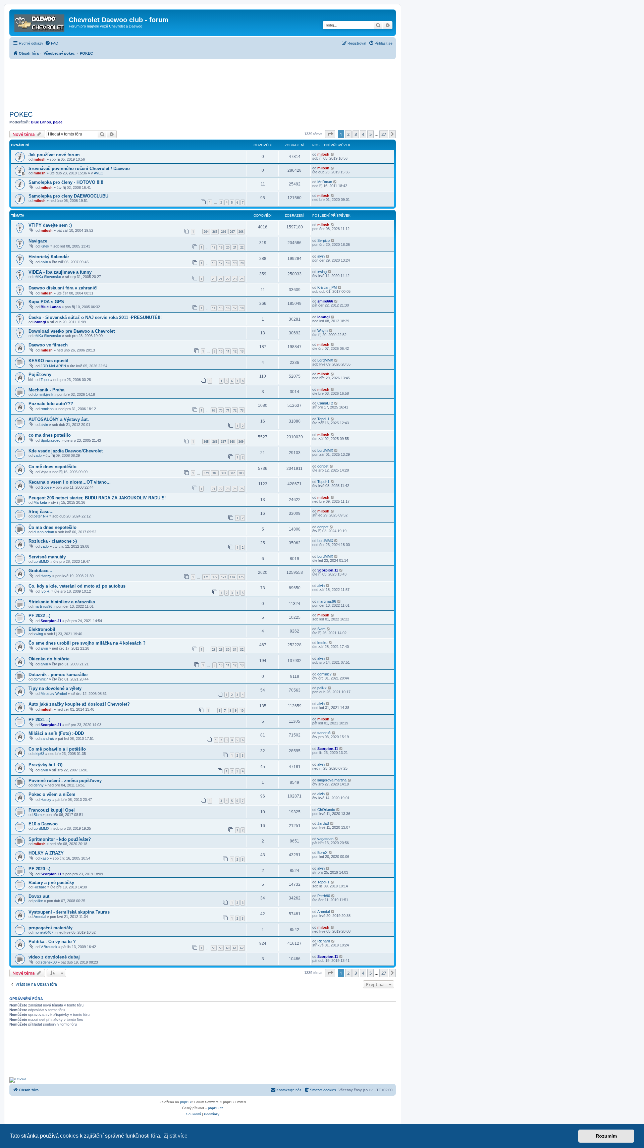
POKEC (21, 114)
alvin (44, 262)
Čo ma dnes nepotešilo (52, 527)
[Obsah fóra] (40, 22)
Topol (45, 380)
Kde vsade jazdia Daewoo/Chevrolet (66, 450)
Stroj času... (41, 511)
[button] (330, 134)
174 (232, 577)
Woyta (322, 331)
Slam (321, 629)
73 (242, 410)
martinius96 (43, 606)
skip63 (39, 754)
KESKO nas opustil (48, 360)
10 (220, 351)
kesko (322, 643)
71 (227, 410)
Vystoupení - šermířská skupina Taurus (69, 912)
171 (206, 577)
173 (223, 577)
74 (234, 489)
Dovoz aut (39, 896)
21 (234, 247)
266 (223, 231)
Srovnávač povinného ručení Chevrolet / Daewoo (79, 168)
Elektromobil (42, 629)
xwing (322, 272)
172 (214, 577)
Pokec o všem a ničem (52, 794)
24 (242, 279)
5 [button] (370, 134)
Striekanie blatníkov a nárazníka (62, 601)
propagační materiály (50, 927)
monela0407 (43, 932)
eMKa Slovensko (47, 277)
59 (220, 948)
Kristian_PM (327, 287)
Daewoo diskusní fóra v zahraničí (63, 287)
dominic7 (41, 679)
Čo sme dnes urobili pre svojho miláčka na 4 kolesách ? (87, 643)
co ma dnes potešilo (50, 435)
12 (234, 351)
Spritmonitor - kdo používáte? (60, 839)
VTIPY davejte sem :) (50, 225)
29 (220, 649)
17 (220, 263)
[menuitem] (51, 43)
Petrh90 (323, 896)
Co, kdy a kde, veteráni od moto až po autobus (77, 586)
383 (241, 473)
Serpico (323, 240)
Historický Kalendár (49, 256)
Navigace (38, 240)
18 (213, 247)
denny (39, 785)
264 (206, 231)
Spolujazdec (50, 440)
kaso (45, 858)
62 (242, 948)
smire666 (325, 301)
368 (232, 441)
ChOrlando (326, 810)
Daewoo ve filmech (48, 344)
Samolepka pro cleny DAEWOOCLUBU (68, 196)
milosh (40, 159)
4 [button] (363, 134)
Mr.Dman (324, 182)
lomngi (40, 322)
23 (234, 279)
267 (232, 231)
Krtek (45, 246)
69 (213, 410)
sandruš (47, 738)
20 (227, 247)
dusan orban (44, 532)
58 (213, 948)
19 (220, 247)
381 (223, 473)
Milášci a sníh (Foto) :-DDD (56, 733)
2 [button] (348, 134)
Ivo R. (45, 591)
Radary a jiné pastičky (51, 882)
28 (213, 649)
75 (242, 489)
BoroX (322, 853)
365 (206, 441)
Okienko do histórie (49, 658)
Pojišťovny (40, 374)
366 (214, 441)
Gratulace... (40, 570)
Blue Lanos (41, 122)
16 (213, 263)
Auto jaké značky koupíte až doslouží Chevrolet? (79, 704)
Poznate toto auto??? (51, 403)
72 (234, 410)
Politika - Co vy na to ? (52, 941)
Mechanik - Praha (46, 389)
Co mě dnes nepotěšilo (52, 466)
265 (214, 231)
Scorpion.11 (327, 570)
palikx (322, 688)
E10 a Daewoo (43, 823)
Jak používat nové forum (54, 154)
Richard (40, 887)
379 (206, 473)
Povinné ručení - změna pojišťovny (65, 780)
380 (214, 473)
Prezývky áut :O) (45, 764)
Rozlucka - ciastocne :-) (53, 541)
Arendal (40, 917)
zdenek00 (49, 962)
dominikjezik (43, 394)
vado (38, 455)
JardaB (323, 823)
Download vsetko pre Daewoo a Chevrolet (72, 331)
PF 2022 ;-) (39, 615)
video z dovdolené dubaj (54, 957)
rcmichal (47, 409)
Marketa (40, 502)
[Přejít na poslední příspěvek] (332, 154)
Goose (46, 487)
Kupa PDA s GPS (46, 301)
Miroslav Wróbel (54, 694)
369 (241, 441)
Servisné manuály (47, 556)
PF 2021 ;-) (39, 719)
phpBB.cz (215, 1108)
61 (234, 948)
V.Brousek (49, 947)
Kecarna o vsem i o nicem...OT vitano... (70, 482)
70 (220, 410)
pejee (57, 122)
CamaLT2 (325, 403)
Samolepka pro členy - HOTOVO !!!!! (66, 182)
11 (227, 351)
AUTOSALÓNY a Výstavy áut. (59, 419)
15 (220, 308)
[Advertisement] (202, 83)
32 (242, 649)
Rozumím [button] (606, 1136)
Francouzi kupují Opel (52, 810)
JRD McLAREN (53, 366)
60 (227, 948)
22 (242, 247)
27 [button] (383, 134)
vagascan (325, 839)
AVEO (99, 173)
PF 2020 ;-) (39, 868)
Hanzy (46, 576)
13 (242, 351)
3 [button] (356, 134)
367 (223, 441)
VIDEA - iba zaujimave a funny (60, 272)
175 (241, 577)
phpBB (185, 1102)
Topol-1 (323, 419)
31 (234, 649)
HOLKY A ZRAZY (46, 853)
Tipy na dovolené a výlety (55, 688)
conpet (322, 466)
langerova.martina (331, 780)
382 (232, 473)
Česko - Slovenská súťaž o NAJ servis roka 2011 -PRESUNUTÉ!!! (95, 317)
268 (241, 231)
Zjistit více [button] (175, 1136)
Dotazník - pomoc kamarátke (58, 674)
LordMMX (325, 360)
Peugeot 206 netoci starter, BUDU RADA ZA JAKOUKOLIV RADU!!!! (97, 497)
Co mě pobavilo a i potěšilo (57, 749)
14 (213, 308)
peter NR (41, 516)
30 (227, 649)
